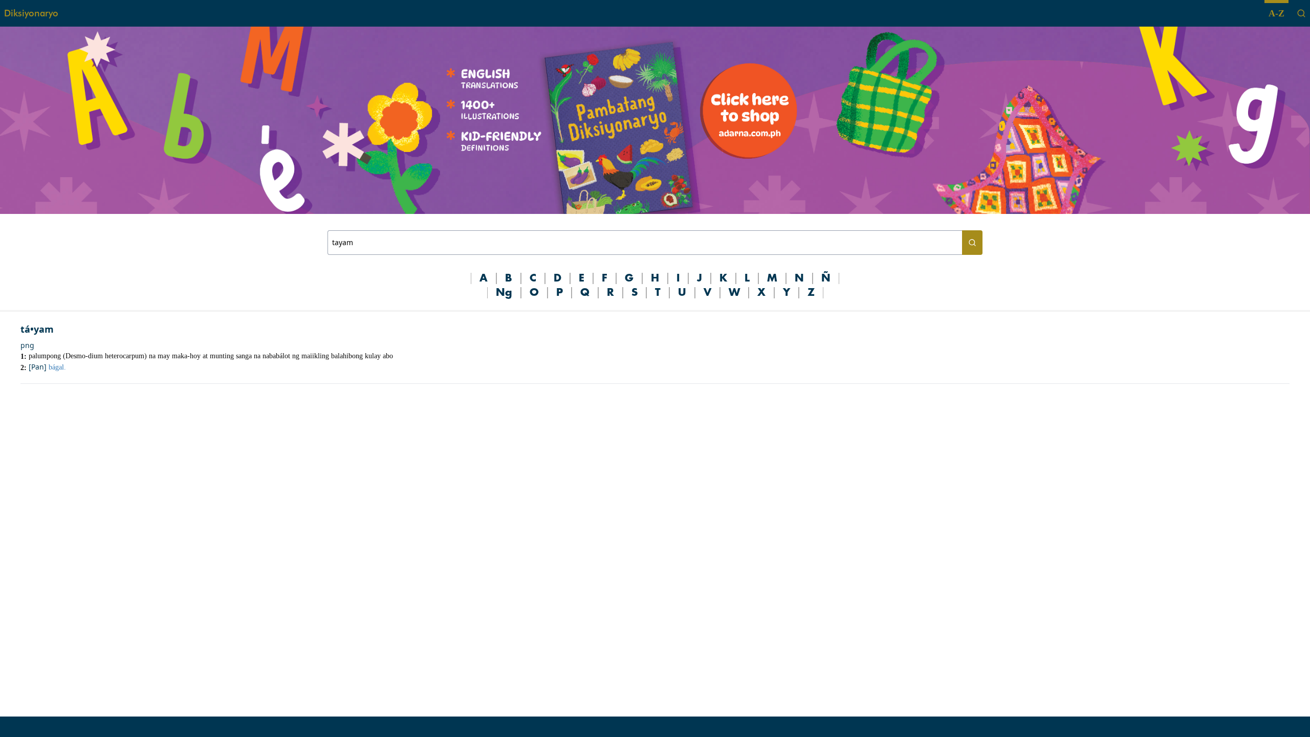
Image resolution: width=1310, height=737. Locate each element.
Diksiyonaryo (31, 13)
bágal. (57, 367)
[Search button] (972, 242)
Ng (504, 292)
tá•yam (37, 329)
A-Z (1276, 13)
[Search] (1301, 13)
